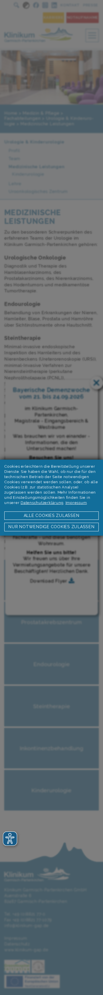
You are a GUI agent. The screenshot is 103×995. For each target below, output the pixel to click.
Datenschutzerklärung (42, 503)
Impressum (76, 503)
